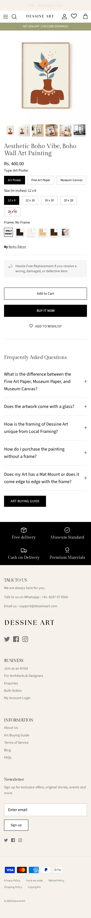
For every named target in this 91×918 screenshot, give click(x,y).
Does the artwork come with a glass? (39, 406)
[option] (45, 76)
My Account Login (17, 698)
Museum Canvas (71, 179)
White (31, 232)
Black (19, 232)
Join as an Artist (16, 668)
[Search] (16, 16)
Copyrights (34, 887)
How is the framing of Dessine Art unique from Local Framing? (36, 428)
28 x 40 (12, 210)
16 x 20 (49, 199)
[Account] (63, 16)
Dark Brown (54, 232)
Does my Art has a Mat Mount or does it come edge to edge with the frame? (41, 478)
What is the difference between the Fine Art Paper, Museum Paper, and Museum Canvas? (37, 381)
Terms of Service (16, 742)
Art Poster (14, 179)
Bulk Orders (13, 690)
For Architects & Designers (23, 675)
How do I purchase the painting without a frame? (34, 453)
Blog (7, 750)
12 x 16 (30, 199)
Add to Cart (45, 293)
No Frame (8, 232)
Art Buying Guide (16, 735)
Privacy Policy (12, 880)
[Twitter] (7, 639)
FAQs (7, 757)
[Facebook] (16, 639)
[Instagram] (25, 639)
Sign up (16, 825)
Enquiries (11, 683)
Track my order (34, 880)
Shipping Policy (13, 887)
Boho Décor (17, 246)
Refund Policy (56, 880)
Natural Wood (42, 232)
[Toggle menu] (5, 16)
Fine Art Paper (40, 179)
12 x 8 (12, 199)
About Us (11, 727)
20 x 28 (68, 199)
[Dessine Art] (40, 16)
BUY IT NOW (46, 310)
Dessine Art (18, 901)
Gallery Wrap (65, 232)
